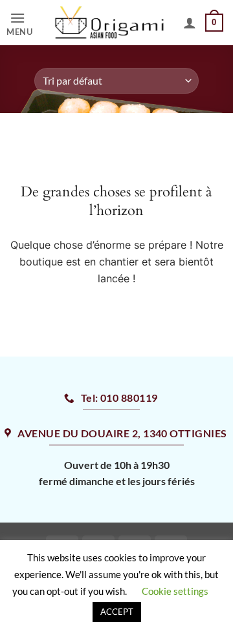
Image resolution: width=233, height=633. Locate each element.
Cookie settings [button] (175, 591)
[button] (23, 23)
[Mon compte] (189, 22)
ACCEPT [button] (116, 612)
